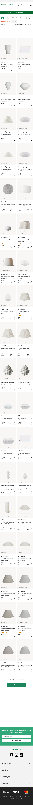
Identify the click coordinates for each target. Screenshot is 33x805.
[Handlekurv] (27, 5)
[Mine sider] (18, 5)
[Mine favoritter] (22, 5)
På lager (8, 18)
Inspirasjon (6, 777)
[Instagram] (16, 755)
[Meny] (31, 5)
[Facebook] (11, 755)
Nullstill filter (4, 21)
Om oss (5, 783)
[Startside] (7, 4)
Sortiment (5, 770)
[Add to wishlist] (11, 70)
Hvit (13, 21)
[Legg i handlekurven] (14, 70)
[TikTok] (21, 755)
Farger (29, 18)
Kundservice (6, 763)
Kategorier (15, 18)
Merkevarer (23, 18)
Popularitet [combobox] (20, 24)
